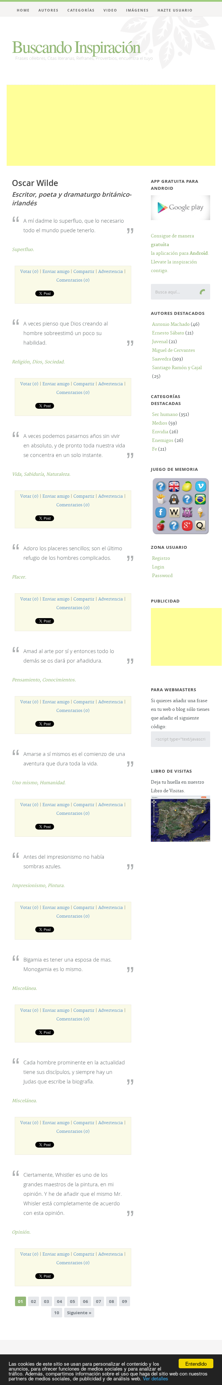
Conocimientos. (59, 680)
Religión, (22, 362)
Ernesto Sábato (168, 333)
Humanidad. (53, 783)
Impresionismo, (30, 885)
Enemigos (162, 440)
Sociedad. (55, 362)
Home (23, 10)
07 (98, 1301)
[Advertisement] (111, 125)
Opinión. (21, 1232)
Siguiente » (79, 1313)
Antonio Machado (171, 324)
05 (72, 1301)
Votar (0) (29, 271)
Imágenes (137, 10)
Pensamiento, (27, 680)
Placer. (19, 577)
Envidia (160, 432)
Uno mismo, (26, 783)
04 (59, 1301)
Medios (159, 423)
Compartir (83, 271)
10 (56, 1313)
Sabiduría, (35, 474)
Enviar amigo (55, 271)
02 (33, 1301)
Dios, (38, 362)
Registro (161, 558)
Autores (48, 10)
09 (124, 1301)
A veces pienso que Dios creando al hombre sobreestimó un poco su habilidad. (65, 333)
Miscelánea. (24, 988)
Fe (154, 449)
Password (162, 576)
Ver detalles (155, 1378)
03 (46, 1301)
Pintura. (56, 885)
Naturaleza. (58, 474)
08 (111, 1301)
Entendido (196, 1363)
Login (158, 567)
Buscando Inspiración (76, 46)
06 (85, 1301)
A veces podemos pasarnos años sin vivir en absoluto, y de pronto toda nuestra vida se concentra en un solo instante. (74, 445)
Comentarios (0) (73, 280)
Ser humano (165, 414)
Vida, (18, 474)
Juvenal (160, 342)
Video (110, 10)
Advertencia (110, 271)
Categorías (81, 10)
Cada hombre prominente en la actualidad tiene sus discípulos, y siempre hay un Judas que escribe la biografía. (74, 1072)
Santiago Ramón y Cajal (177, 368)
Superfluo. (23, 249)
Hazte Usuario (175, 10)
